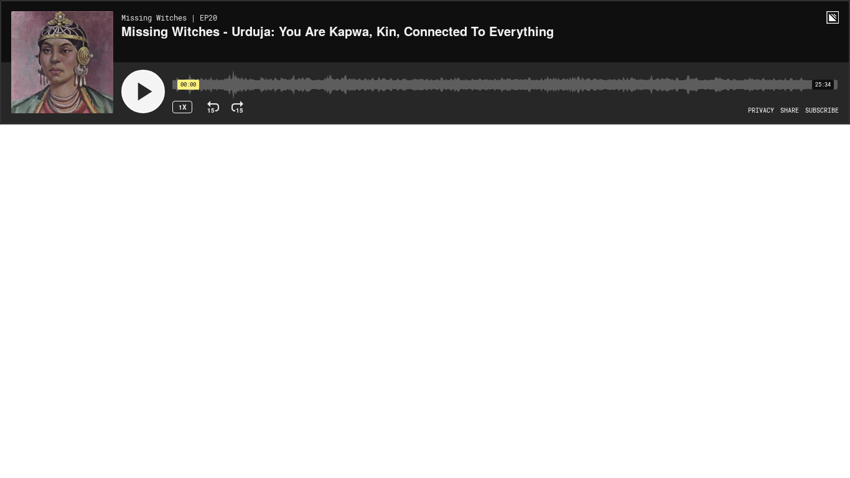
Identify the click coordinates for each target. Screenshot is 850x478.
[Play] (143, 91)
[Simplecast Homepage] (832, 17)
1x (183, 107)
